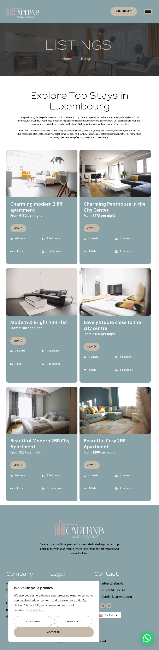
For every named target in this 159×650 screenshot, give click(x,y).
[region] (53, 611)
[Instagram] (102, 605)
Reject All (73, 621)
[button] (147, 638)
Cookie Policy (34, 610)
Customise (33, 621)
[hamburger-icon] (148, 11)
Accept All (54, 632)
